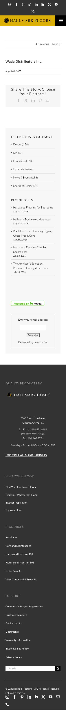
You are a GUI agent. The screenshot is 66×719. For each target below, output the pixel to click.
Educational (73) (23, 161)
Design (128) (21, 144)
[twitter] (49, 4)
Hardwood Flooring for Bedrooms (33, 207)
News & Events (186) (25, 177)
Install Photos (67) (23, 169)
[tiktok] (29, 4)
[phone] (7, 704)
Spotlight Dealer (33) (25, 186)
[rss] (33, 11)
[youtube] (56, 4)
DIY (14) (18, 152)
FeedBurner (41, 342)
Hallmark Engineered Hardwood (32, 219)
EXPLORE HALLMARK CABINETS (26, 455)
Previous (43, 44)
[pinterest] (23, 4)
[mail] (58, 697)
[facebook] (16, 4)
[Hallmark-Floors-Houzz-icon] (42, 4)
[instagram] (9, 4)
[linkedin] (36, 4)
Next (55, 44)
